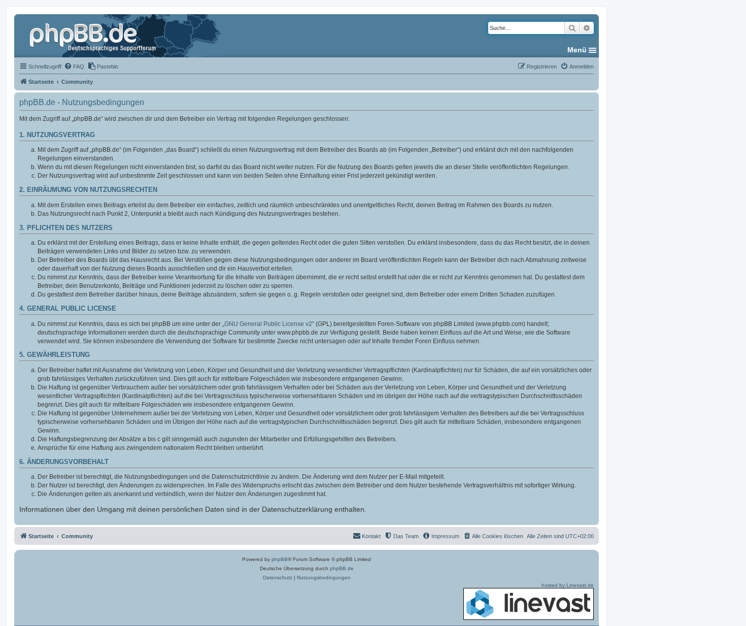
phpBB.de (342, 568)
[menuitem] (74, 66)
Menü (577, 50)
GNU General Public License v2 (268, 323)
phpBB (280, 559)
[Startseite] (93, 35)
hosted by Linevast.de (567, 585)
